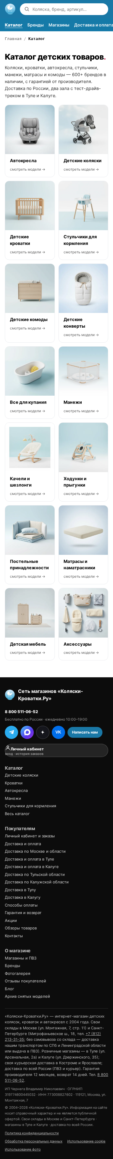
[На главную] (10, 9)
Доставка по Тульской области (35, 874)
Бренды (35, 24)
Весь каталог (17, 813)
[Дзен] (42, 732)
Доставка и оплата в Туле (29, 859)
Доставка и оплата (23, 843)
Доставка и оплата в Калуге (32, 866)
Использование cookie (86, 1141)
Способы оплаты (21, 905)
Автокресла (16, 790)
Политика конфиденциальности (32, 1133)
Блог (9, 988)
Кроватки (14, 782)
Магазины (59, 24)
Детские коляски (21, 775)
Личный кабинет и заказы (30, 835)
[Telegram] (11, 732)
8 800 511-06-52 (21, 711)
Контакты (14, 935)
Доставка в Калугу (22, 897)
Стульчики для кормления (30, 805)
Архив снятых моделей (27, 996)
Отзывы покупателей (25, 980)
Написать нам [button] (85, 732)
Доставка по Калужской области (37, 881)
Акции (11, 920)
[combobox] (69, 9)
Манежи (13, 798)
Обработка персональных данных (33, 1141)
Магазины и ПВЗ (20, 958)
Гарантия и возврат (23, 912)
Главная (13, 38)
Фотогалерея (17, 973)
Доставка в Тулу (20, 889)
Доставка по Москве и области (35, 851)
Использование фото (23, 1149)
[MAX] (27, 732)
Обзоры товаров (21, 928)
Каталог (14, 24)
